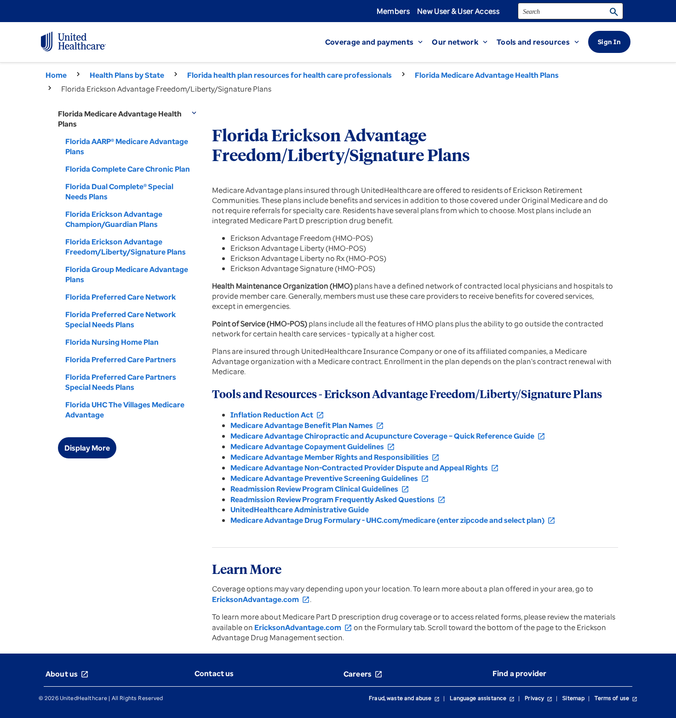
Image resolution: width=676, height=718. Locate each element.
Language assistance (482, 698)
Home (56, 75)
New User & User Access (458, 11)
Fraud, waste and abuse (404, 698)
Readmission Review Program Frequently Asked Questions (338, 499)
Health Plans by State (127, 75)
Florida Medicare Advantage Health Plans (487, 75)
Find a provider (519, 673)
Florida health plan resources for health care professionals (289, 75)
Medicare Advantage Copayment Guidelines (312, 446)
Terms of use (616, 698)
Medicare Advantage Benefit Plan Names (307, 425)
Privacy (538, 698)
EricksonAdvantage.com (261, 599)
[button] (378, 42)
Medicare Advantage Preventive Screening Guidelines (329, 478)
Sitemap (573, 698)
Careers (363, 674)
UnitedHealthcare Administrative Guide (299, 509)
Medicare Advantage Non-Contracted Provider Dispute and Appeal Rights (364, 468)
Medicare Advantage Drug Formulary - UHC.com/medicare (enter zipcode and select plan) (393, 520)
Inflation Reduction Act (277, 415)
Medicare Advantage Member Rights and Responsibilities (335, 457)
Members (393, 11)
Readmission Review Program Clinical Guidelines (319, 489)
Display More (87, 448)
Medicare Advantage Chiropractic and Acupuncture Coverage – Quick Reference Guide (387, 436)
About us (67, 674)
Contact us (214, 673)
